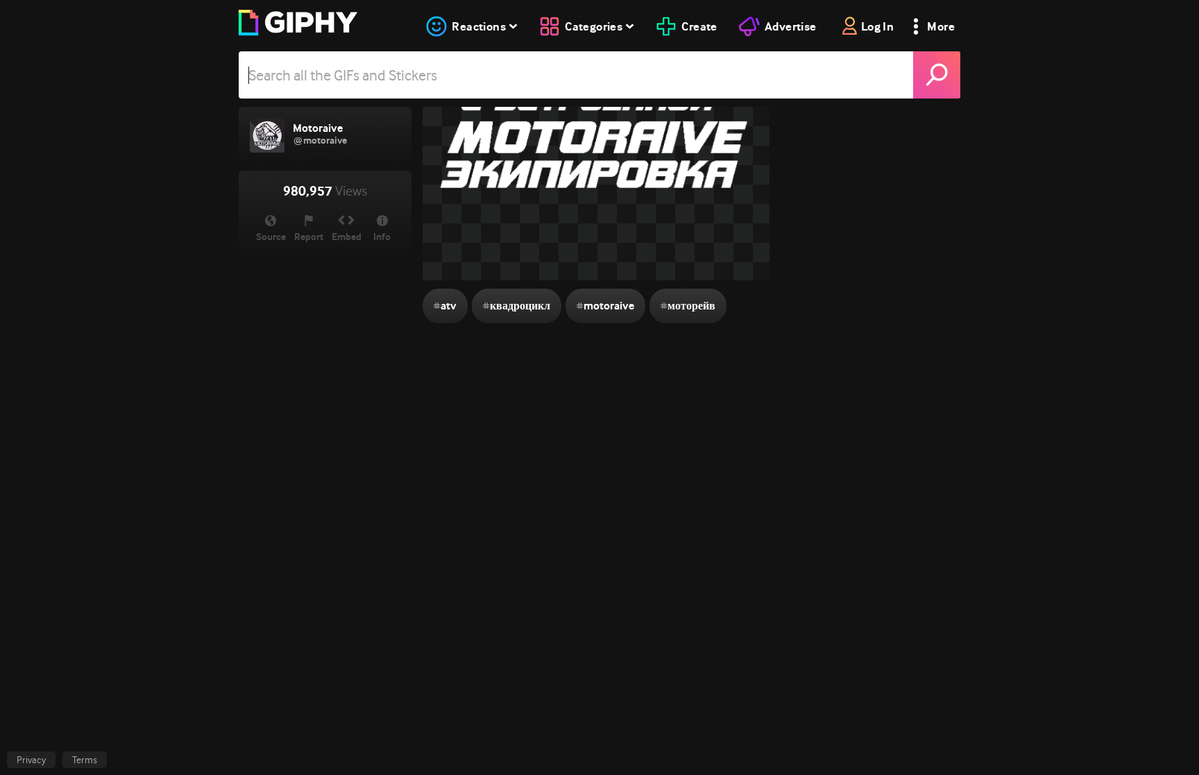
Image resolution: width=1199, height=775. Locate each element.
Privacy (31, 759)
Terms (84, 759)
